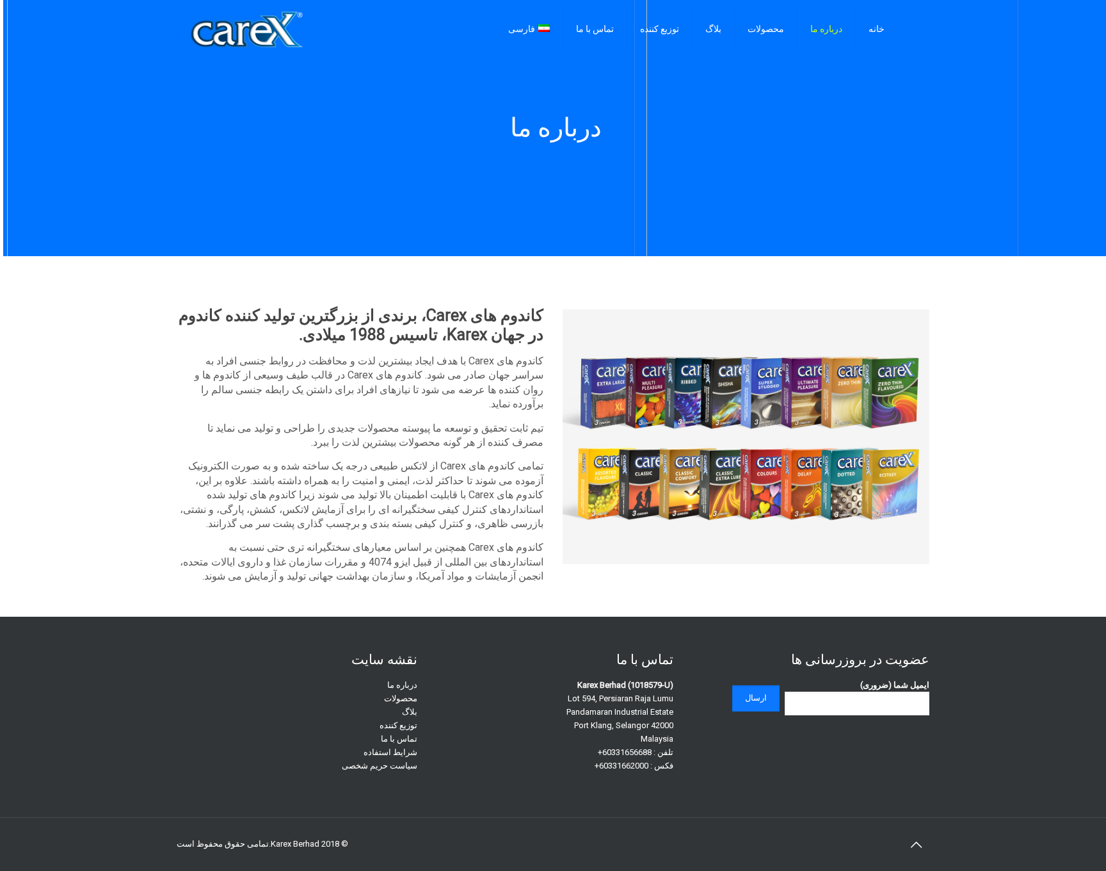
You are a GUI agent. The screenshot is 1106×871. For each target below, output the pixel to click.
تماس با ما (399, 739)
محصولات (400, 698)
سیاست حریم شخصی (379, 765)
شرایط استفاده (390, 752)
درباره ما (402, 685)
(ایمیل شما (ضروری (894, 685)
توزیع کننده (398, 725)
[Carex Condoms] (246, 29)
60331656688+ (625, 752)
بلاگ (409, 712)
